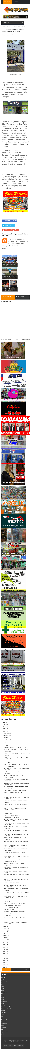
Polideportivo (4, 1023)
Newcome (3, 1012)
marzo (6, 935)
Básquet (3, 979)
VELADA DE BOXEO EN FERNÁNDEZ (13, 920)
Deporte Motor (4, 992)
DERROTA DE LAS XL (9, 909)
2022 (4, 731)
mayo (5, 931)
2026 (4, 722)
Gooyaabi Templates (21, 1041)
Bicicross (3, 982)
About (10, 1045)
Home (5, 1045)
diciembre (6, 733)
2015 (4, 956)
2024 (4, 726)
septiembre (7, 739)
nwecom (3, 1014)
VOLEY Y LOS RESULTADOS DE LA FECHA (14, 795)
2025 (4, 724)
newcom (3, 1010)
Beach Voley (4, 981)
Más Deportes (14, 1040)
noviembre (6, 735)
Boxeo (2, 986)
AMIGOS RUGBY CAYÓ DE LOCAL (12, 883)
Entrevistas (4, 995)
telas (2, 1029)
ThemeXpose (8, 1041)
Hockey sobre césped (6, 1005)
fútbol (2, 999)
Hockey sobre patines (6, 1006)
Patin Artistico (4, 1020)
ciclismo (3, 988)
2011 (4, 965)
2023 (4, 728)
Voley (2, 1032)
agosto (6, 742)
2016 (4, 953)
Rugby (2, 1025)
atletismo (3, 977)
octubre (6, 737)
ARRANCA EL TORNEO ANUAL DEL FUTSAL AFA (16, 877)
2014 (4, 958)
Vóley (2, 1034)
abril (5, 933)
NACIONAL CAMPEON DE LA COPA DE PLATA (15, 747)
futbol (2, 997)
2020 (4, 944)
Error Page (20, 1045)
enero (5, 939)
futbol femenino (4, 1001)
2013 (4, 960)
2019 (4, 947)
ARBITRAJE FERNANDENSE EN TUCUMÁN (14, 903)
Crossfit (3, 990)
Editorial (3, 994)
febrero (6, 937)
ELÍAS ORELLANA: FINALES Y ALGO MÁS (14, 911)
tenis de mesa (4, 1031)
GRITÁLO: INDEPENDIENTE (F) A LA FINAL (14, 917)
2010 (4, 967)
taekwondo (3, 1027)
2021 (4, 942)
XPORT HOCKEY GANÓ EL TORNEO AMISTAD (15, 790)
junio (5, 928)
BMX (2, 984)
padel (2, 1016)
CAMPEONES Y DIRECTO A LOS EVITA (13, 792)
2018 (4, 949)
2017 (4, 951)
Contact (14, 1045)
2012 (4, 962)
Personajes (3, 1021)
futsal (2, 1003)
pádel (2, 1018)
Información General (6, 1008)
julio (5, 926)
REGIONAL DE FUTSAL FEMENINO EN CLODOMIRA (16, 874)
